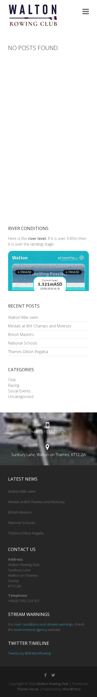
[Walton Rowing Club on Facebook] (45, 675)
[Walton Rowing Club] (32, 15)
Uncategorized (20, 396)
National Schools (22, 343)
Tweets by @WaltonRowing (29, 653)
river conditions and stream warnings (43, 624)
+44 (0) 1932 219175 (48, 431)
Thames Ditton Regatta (28, 351)
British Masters (21, 334)
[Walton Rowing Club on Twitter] (53, 675)
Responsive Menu (85, 11)
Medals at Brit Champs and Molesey (39, 325)
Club (12, 379)
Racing (13, 385)
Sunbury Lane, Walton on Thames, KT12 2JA (48, 454)
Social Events (19, 390)
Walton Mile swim (23, 317)
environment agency (30, 629)
